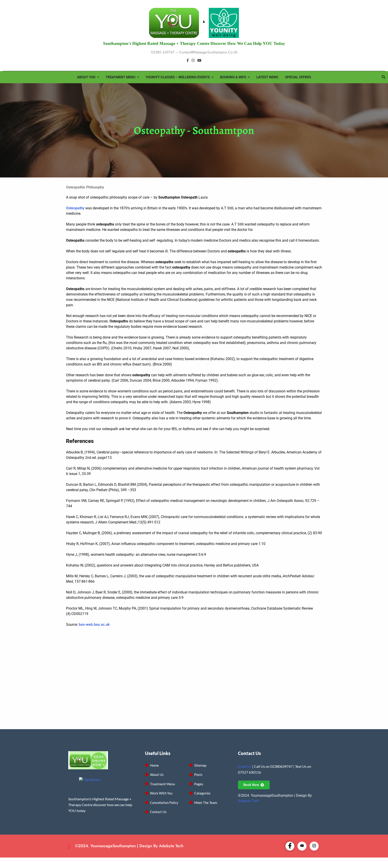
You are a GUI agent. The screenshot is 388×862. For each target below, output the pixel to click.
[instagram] (193, 60)
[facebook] (187, 60)
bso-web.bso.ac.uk (94, 624)
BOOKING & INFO (233, 77)
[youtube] (199, 60)
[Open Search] (383, 77)
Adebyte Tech (248, 801)
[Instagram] (314, 846)
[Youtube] (302, 846)
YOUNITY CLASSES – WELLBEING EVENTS (178, 77)
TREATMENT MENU (120, 77)
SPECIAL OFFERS (298, 77)
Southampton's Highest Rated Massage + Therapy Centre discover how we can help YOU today (194, 43)
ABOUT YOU (86, 77)
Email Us (244, 766)
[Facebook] (289, 846)
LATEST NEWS (267, 77)
